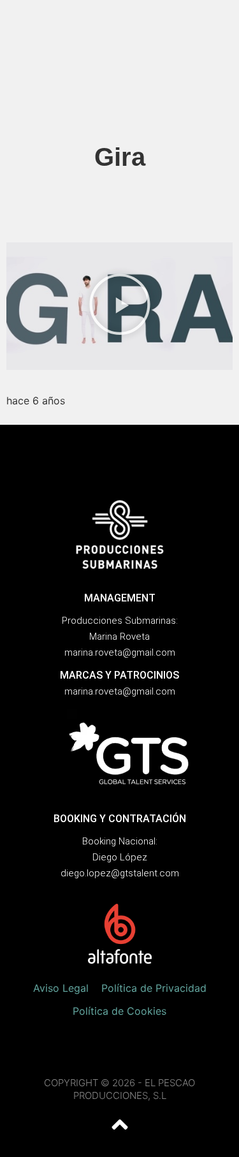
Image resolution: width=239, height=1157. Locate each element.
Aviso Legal (61, 988)
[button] (120, 306)
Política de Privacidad (153, 988)
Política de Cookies (119, 1011)
